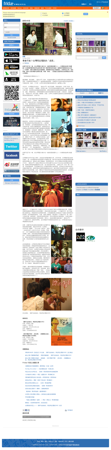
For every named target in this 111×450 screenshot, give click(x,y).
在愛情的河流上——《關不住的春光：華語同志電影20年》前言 (43, 405)
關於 (42, 441)
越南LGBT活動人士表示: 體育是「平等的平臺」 (91, 105)
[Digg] (24, 411)
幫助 (56, 441)
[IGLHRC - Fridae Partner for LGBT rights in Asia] (90, 241)
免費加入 (11, 45)
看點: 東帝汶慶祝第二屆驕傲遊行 (87, 115)
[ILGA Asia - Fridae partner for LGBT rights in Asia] (80, 241)
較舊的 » (71, 21)
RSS (66, 441)
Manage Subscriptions (11, 183)
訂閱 (11, 180)
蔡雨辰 (27, 63)
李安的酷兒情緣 (29, 397)
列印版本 (70, 410)
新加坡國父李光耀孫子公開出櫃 (87, 120)
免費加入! (84, 4)
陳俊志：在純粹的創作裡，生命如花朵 (36, 402)
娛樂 (24, 56)
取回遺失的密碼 (12, 37)
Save (85, 14)
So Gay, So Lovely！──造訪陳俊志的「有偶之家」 (40, 369)
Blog (38, 441)
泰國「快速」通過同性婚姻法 (86, 110)
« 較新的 (65, 21)
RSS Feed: (81, 126)
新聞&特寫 (26, 21)
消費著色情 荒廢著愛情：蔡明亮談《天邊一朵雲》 (39, 366)
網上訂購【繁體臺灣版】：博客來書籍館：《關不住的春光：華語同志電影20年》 (48, 355)
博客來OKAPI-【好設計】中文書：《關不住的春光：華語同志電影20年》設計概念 (49, 352)
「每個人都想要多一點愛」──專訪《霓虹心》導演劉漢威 (41, 400)
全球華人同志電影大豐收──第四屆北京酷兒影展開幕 (40, 394)
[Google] (29, 411)
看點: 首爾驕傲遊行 (83, 112)
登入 (90, 4)
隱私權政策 (76, 445)
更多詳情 (11, 114)
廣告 (46, 441)
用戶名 (6, 23)
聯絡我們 (61, 441)
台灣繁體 (84, 189)
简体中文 (91, 93)
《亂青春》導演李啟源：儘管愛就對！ (36, 391)
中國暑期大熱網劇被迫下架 (85, 107)
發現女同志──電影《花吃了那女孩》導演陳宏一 (39, 380)
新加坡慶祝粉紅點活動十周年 (86, 122)
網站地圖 (71, 441)
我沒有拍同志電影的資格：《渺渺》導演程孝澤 (39, 386)
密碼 (5, 27)
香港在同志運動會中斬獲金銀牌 (87, 100)
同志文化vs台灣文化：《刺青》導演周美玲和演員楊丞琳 (41, 371)
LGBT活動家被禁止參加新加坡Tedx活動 (89, 117)
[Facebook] (26, 411)
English (82, 93)
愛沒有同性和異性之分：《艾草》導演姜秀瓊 (38, 383)
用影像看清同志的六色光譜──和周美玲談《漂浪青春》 (41, 377)
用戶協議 (69, 445)
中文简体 (91, 189)
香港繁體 (97, 189)
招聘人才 (51, 441)
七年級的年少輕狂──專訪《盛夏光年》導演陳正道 (40, 374)
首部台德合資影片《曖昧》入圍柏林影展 (37, 388)
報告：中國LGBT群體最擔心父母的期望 (89, 102)
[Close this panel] (108, 12)
